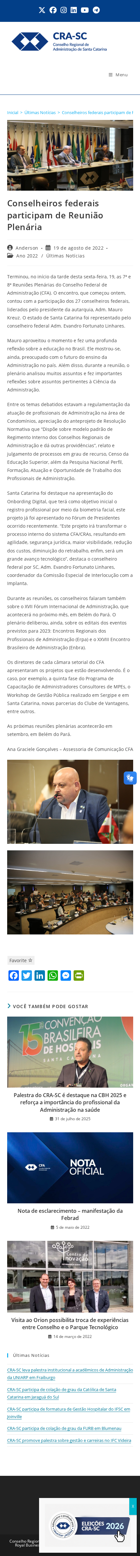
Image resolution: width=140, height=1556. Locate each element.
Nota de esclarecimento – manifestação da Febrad (70, 1214)
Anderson (27, 248)
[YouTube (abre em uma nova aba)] (85, 10)
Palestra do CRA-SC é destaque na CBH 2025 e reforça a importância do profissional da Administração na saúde (70, 1102)
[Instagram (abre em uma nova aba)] (64, 10)
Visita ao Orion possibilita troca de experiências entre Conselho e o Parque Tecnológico (70, 1323)
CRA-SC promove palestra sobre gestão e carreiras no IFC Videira (69, 1440)
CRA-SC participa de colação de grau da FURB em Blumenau (64, 1428)
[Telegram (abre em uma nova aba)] (96, 10)
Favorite (18, 960)
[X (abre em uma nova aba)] (43, 10)
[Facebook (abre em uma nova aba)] (53, 10)
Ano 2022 (27, 256)
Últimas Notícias (65, 256)
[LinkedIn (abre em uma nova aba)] (74, 10)
